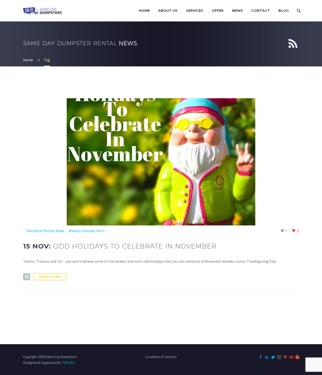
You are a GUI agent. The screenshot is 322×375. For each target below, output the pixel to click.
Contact (260, 10)
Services (194, 10)
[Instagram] (279, 357)
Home (144, 10)
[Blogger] (297, 357)
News (237, 10)
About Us (168, 10)
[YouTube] (291, 357)
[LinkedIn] (267, 357)
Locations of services (161, 357)
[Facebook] (261, 357)
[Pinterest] (285, 357)
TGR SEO (68, 362)
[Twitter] (273, 357)
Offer (217, 10)
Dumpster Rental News (45, 230)
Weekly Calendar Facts (87, 230)
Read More (50, 277)
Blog (283, 10)
